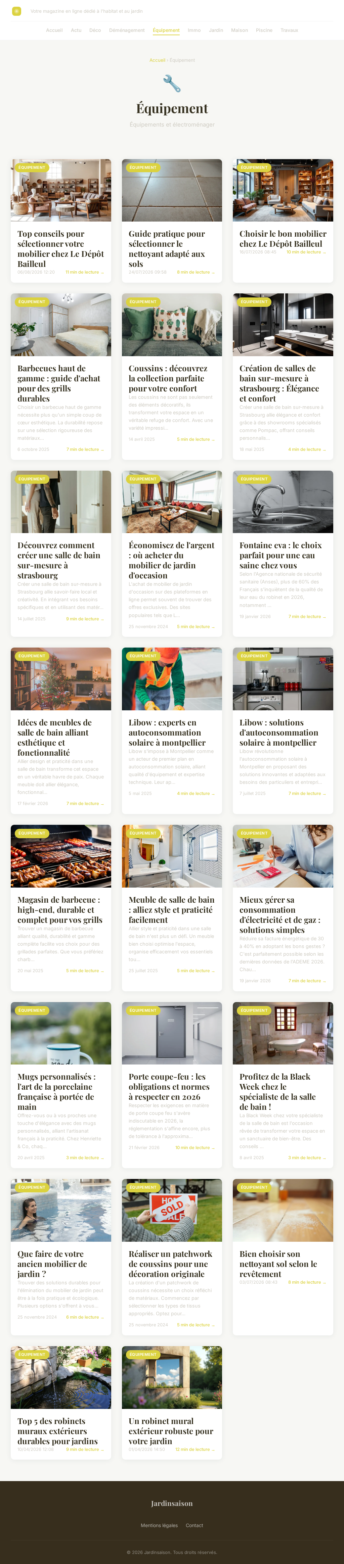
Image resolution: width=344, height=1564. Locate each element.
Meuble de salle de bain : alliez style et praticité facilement (172, 909)
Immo (194, 30)
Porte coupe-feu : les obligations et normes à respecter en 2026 (169, 1086)
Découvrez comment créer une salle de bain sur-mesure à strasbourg (58, 559)
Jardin (216, 30)
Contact (194, 1525)
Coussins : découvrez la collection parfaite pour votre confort (168, 378)
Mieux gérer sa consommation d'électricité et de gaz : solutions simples (280, 914)
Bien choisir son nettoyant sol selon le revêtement (278, 1263)
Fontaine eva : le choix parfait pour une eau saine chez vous (281, 554)
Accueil (54, 30)
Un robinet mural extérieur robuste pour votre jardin (171, 1430)
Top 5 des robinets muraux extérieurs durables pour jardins (57, 1430)
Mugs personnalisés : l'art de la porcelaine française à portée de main (56, 1091)
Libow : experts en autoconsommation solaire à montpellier (167, 732)
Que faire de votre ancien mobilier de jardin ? (52, 1263)
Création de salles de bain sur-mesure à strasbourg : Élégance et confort (279, 383)
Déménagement (127, 30)
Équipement (166, 30)
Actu (76, 30)
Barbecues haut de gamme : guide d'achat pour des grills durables (58, 383)
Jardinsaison (172, 1503)
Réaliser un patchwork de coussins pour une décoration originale (170, 1263)
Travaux (289, 30)
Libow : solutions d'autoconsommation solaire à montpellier (279, 732)
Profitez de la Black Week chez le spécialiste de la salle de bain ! (278, 1091)
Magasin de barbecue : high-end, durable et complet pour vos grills (59, 909)
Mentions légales (159, 1525)
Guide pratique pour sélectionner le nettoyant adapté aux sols (167, 248)
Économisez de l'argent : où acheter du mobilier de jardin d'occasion (171, 559)
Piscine (264, 30)
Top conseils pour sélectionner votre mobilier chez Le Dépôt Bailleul (60, 248)
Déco (95, 30)
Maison (239, 30)
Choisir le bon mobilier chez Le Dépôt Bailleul (283, 238)
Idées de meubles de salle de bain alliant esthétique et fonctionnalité (54, 737)
